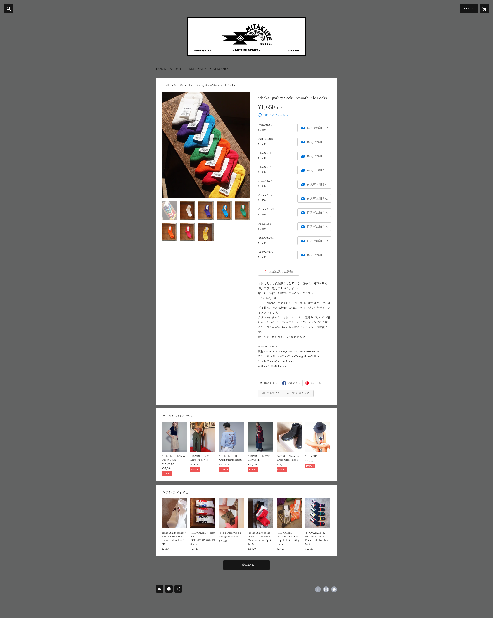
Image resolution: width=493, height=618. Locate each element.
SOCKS (178, 85)
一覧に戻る (246, 565)
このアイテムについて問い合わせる (288, 393)
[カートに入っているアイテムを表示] (484, 8)
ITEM (190, 68)
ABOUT (176, 68)
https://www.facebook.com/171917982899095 (318, 589)
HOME (161, 68)
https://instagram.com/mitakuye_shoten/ (326, 589)
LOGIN (469, 8)
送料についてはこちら (277, 115)
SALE (202, 68)
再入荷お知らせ (317, 127)
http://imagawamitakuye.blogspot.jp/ (334, 589)
